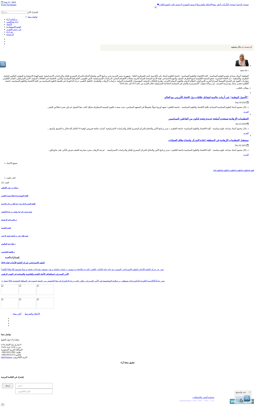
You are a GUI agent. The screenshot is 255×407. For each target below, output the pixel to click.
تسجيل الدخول (242, 4)
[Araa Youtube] (7, 43)
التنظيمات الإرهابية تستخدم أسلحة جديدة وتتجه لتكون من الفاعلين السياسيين (208, 118)
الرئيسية (241, 47)
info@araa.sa (6, 357)
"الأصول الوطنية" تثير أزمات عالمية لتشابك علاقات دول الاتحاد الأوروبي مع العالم (206, 97)
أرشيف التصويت (189, 4)
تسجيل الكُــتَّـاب (228, 4)
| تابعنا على (71, 326)
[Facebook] (6, 38)
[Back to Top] (2, 404)
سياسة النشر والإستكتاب (203, 397)
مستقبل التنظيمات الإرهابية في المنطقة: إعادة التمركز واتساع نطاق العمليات (208, 140)
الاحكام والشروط (204, 4)
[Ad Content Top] (127, 5)
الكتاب (162, 4)
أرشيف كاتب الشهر (173, 4)
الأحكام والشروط (32, 314)
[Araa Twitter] (7, 41)
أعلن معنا (216, 4)
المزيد (246, 112)
